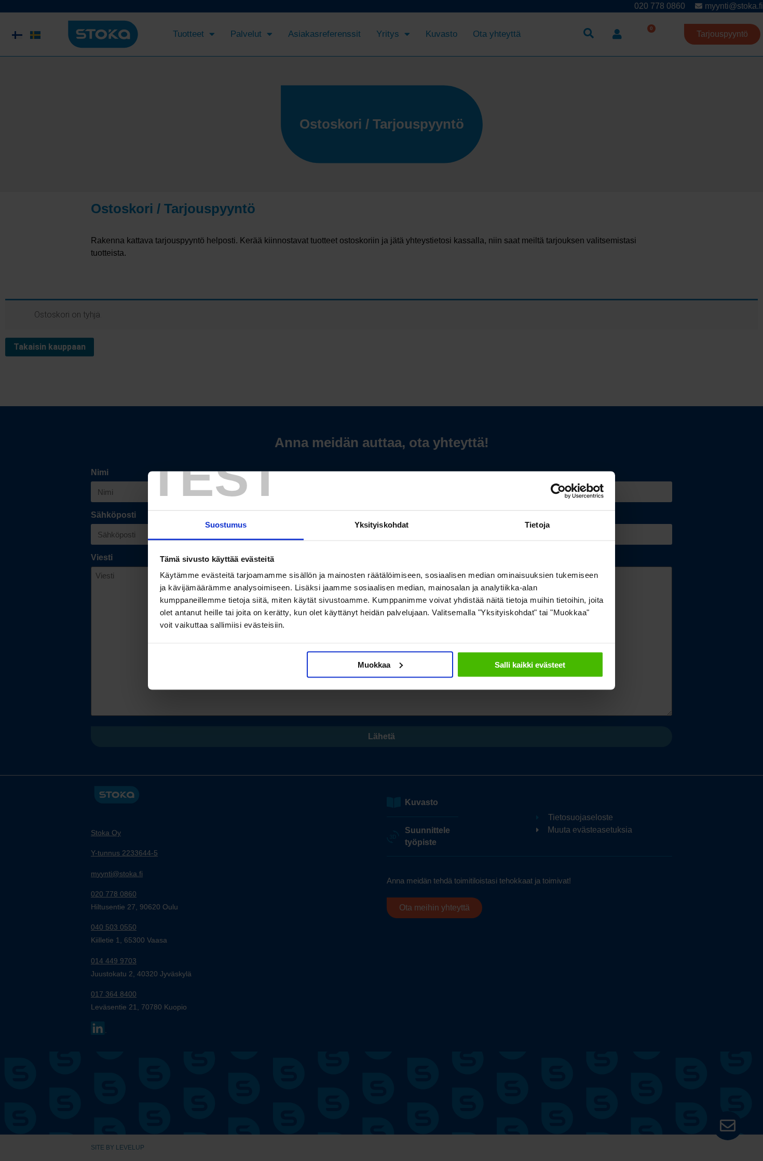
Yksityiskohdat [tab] (381, 524)
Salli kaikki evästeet (530, 664)
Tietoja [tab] (537, 524)
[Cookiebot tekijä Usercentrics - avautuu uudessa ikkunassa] (558, 491)
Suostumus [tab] (226, 524)
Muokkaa (374, 664)
